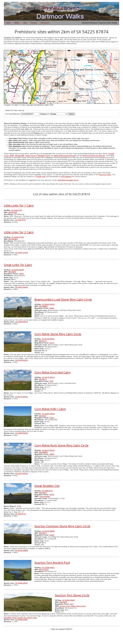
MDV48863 (43, 306)
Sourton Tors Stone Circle (72, 595)
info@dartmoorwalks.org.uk (67, 180)
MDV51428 (12, 212)
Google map (40, 176)
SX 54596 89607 (48, 568)
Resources (45, 23)
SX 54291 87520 (17, 237)
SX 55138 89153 (48, 339)
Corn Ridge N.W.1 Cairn (50, 409)
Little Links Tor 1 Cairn (19, 205)
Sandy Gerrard (31, 156)
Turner (6, 156)
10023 (51, 535)
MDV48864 (43, 452)
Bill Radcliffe (19, 156)
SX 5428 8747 (16, 210)
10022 (51, 418)
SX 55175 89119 (48, 377)
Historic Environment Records (93, 156)
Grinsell (111, 154)
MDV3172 (43, 341)
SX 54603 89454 (48, 414)
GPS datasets (66, 176)
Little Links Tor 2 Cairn (19, 232)
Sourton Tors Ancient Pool (52, 562)
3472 (72, 604)
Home (8, 23)
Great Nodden (44, 496)
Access (34, 23)
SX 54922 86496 (17, 270)
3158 (51, 381)
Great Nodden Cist (47, 486)
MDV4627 (43, 416)
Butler (12, 156)
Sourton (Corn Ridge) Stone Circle (73, 606)
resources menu (105, 175)
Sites (25, 23)
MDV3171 (43, 379)
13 (18, 506)
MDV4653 (12, 272)
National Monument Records (65, 156)
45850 (51, 454)
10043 (21, 274)
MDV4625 (43, 493)
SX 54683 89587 (68, 600)
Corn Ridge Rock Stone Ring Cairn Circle (61, 445)
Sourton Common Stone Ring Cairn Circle (62, 526)
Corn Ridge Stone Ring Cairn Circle (57, 334)
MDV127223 (44, 569)
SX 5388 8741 (47, 491)
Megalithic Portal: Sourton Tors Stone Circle (20, 618)
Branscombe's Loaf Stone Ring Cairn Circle (63, 299)
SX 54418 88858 (48, 531)
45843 (51, 308)
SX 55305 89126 (48, 304)
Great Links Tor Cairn (18, 265)
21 (20, 506)
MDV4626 (63, 602)
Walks (16, 23)
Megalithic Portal (43, 156)
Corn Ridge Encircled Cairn (52, 372)
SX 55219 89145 (48, 450)
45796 (51, 495)
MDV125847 (13, 239)
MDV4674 (43, 533)
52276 (51, 343)
